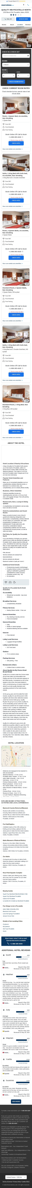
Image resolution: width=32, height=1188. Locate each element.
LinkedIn (16, 1167)
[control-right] (29, 37)
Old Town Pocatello (8, 929)
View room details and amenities (11, 149)
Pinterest (22, 1167)
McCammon (6, 926)
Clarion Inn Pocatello (9, 898)
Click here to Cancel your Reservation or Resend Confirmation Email (15, 1138)
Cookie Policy (26, 1181)
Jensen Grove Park (8, 916)
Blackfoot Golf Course (9, 911)
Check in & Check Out (11, 52)
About (12, 24)
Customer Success (18, 1160)
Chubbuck (6, 924)
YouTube (4, 1167)
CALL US (9, 19)
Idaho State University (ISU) (11, 909)
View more (16, 1101)
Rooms (4, 24)
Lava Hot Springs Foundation (11, 913)
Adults (5, 72)
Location (20, 24)
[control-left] (3, 37)
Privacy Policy (17, 1181)
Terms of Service (7, 1181)
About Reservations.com (8, 1158)
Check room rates (16, 81)
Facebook (21, 1165)
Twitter (26, 1165)
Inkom (4, 931)
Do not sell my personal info (10, 1162)
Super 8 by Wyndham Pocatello (12, 896)
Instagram (10, 1167)
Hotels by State (6, 1160)
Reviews (28, 24)
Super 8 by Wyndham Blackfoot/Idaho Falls (15, 894)
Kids (18, 72)
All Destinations (21, 1158)
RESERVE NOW (23, 19)
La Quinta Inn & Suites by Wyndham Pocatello (16, 901)
